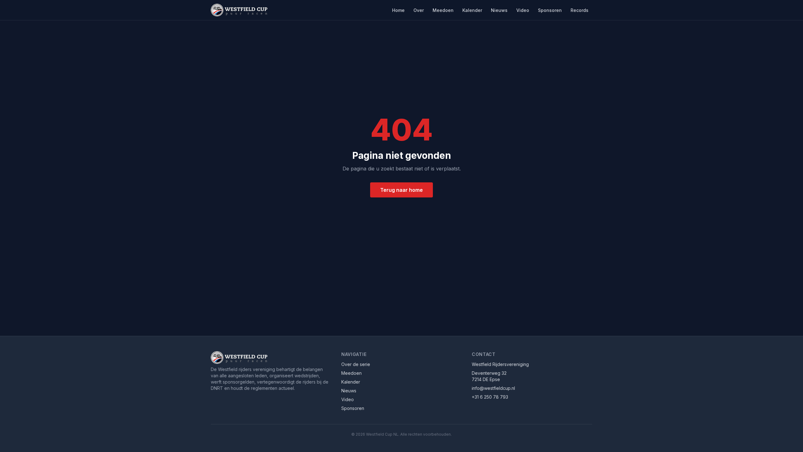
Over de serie (355, 364)
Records (579, 10)
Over (418, 10)
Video (522, 10)
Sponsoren (550, 10)
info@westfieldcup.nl (493, 388)
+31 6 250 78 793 (490, 397)
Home (398, 10)
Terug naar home (401, 190)
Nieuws (499, 10)
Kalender (472, 10)
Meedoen (443, 10)
